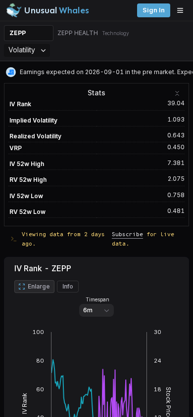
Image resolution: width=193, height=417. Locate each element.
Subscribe (127, 234)
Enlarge (39, 286)
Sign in (154, 10)
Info (67, 286)
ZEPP (17, 33)
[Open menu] (182, 10)
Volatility (21, 49)
